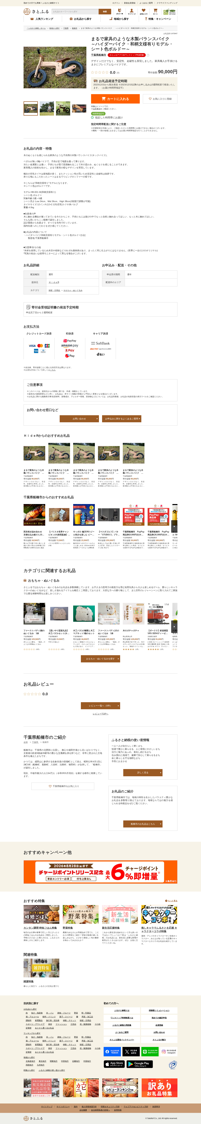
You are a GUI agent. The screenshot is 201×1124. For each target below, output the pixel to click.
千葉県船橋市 (98, 55)
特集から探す (29, 1070)
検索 (105, 11)
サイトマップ (46, 1107)
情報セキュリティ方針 (110, 1107)
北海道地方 (30, 1061)
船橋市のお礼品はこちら (143, 824)
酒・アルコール (32, 1017)
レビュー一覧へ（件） (100, 705)
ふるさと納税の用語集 (121, 1025)
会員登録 (159, 1025)
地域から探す (29, 1057)
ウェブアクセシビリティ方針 (136, 1107)
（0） (118, 73)
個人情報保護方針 (89, 1107)
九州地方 (40, 1065)
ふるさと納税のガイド (120, 11)
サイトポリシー (63, 1107)
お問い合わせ (79, 418)
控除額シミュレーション (159, 1010)
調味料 (28, 1020)
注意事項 (96, 109)
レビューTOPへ (100, 714)
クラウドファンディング (167, 3)
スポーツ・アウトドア (35, 1024)
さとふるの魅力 (159, 1040)
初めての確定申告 (159, 1018)
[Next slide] (174, 526)
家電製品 (39, 1020)
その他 (97, 1024)
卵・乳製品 (86, 1013)
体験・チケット (69, 1020)
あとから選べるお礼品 (44, 1028)
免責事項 (156, 1107)
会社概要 (83, 1110)
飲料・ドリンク (49, 1017)
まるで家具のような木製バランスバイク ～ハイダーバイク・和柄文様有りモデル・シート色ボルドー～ (134, 43)
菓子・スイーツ (66, 1017)
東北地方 (42, 1061)
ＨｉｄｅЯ (54, 282)
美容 (50, 1024)
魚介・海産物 (37, 1013)
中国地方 (87, 1061)
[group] (55, 67)
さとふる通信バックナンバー (122, 1040)
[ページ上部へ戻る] (190, 1103)
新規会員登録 (129, 3)
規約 (76, 1107)
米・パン (50, 1013)
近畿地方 (76, 1061)
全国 (26, 742)
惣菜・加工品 (87, 1017)
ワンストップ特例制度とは (122, 1018)
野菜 (76, 1013)
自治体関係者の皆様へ (100, 1110)
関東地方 (53, 1061)
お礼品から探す (30, 1009)
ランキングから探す (32, 1033)
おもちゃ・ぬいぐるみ (73, 290)
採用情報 (118, 1110)
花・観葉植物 (85, 1024)
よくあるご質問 (146, 3)
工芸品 (73, 1024)
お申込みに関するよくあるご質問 (121, 418)
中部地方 (65, 1061)
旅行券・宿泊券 (52, 1020)
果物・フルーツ (64, 1013)
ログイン (116, 3)
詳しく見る (142, 772)
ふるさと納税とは (121, 1010)
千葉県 (35, 742)
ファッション (61, 1024)
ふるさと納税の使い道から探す (52, 1070)
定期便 (28, 1028)
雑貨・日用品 (54, 290)
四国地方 (29, 1065)
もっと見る (172, 901)
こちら (53, 370)
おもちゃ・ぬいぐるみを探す (100, 658)
